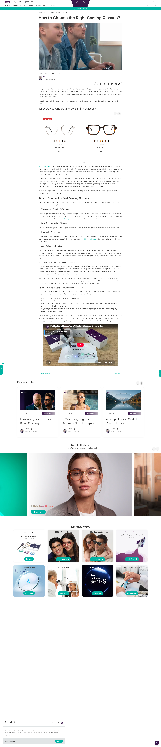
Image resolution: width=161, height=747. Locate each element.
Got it (59, 741)
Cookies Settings (10, 741)
